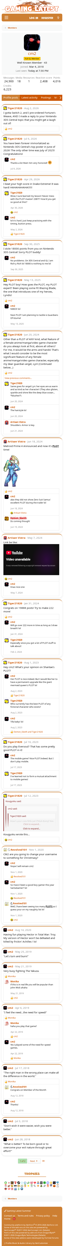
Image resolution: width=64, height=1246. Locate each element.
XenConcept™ (10, 1230)
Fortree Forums (52, 1238)
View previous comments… (18, 378)
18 (19, 81)
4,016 (57, 81)
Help (54, 1215)
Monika (14, 981)
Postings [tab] (46, 97)
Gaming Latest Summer (18, 1210)
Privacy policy (43, 1215)
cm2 (12, 159)
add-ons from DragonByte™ (42, 1232)
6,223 (7, 89)
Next (32, 1161)
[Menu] (6, 17)
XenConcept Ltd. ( (35, 1230)
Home (7, 1218)
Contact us (9, 1215)
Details (46, 1230)
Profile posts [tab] (10, 97)
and (28, 732)
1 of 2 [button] (22, 1161)
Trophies (32, 1173)
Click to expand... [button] (31, 828)
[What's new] (58, 18)
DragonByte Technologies (26, 1235)
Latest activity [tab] (30, 97)
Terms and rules (26, 1215)
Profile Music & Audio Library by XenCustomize (27, 1243)
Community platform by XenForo (31, 1225)
